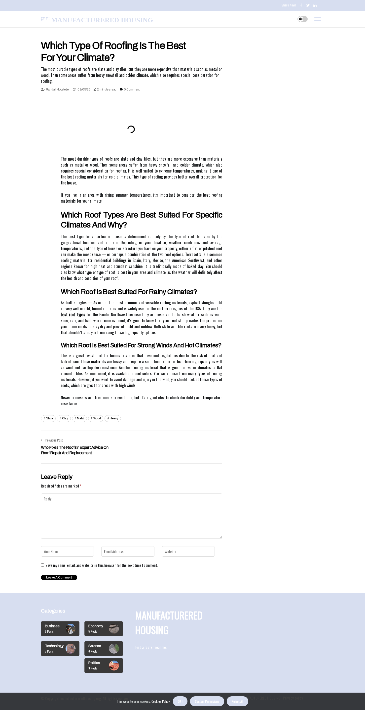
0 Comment (132, 89)
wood (97, 418)
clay (65, 418)
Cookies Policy (160, 701)
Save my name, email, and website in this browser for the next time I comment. (101, 565)
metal (80, 418)
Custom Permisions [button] (207, 701)
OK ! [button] (180, 701)
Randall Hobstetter (58, 89)
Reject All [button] (237, 701)
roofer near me (155, 647)
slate (49, 418)
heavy (114, 418)
